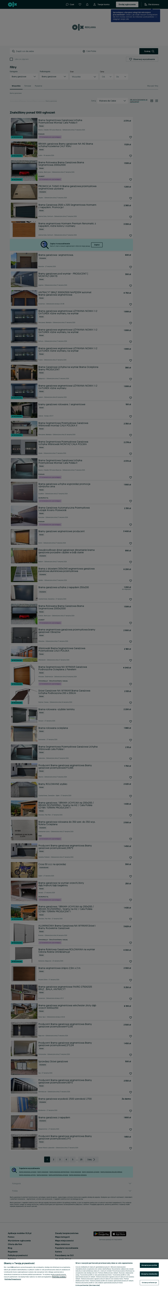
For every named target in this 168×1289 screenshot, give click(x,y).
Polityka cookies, (59, 1277)
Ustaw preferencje (149, 1282)
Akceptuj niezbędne (149, 1274)
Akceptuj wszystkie (149, 1265)
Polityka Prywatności (13, 1279)
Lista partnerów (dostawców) (88, 1285)
